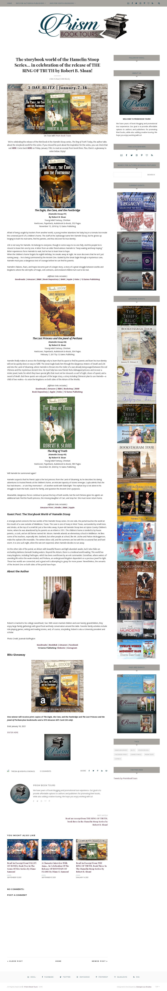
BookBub (53, 645)
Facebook (73, 645)
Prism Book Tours (63, 135)
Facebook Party (121, 754)
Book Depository (51, 279)
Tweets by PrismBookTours (125, 778)
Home (9, 3)
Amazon (31, 279)
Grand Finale (136, 754)
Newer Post (99, 961)
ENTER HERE (12, 732)
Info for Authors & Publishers (30, 3)
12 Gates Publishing (90, 279)
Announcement (121, 750)
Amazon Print (46, 507)
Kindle (58, 507)
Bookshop (68, 388)
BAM (63, 279)
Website (61, 648)
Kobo (76, 279)
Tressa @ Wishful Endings (23, 771)
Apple (69, 279)
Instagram (72, 648)
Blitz (133, 750)
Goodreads (20, 279)
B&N (39, 279)
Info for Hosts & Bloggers (62, 3)
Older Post (16, 961)
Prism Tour (149, 754)
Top (157, 987)
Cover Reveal (143, 750)
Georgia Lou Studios (143, 987)
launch (118, 759)
